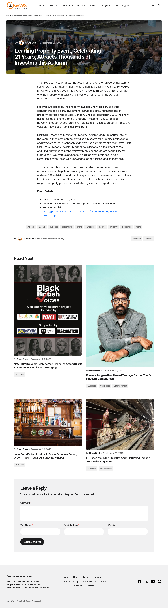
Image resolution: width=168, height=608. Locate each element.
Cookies (78, 585)
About (76, 577)
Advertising (99, 577)
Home (8, 15)
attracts (30, 227)
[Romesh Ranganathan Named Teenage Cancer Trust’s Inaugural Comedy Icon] (120, 316)
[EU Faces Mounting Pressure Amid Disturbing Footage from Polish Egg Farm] (120, 424)
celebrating (67, 227)
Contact (90, 585)
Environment (106, 468)
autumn (42, 227)
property (113, 227)
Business (136, 238)
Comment (25, 502)
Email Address (71, 525)
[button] (152, 5)
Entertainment (120, 386)
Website (111, 525)
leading (102, 227)
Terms (103, 581)
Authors (86, 577)
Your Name (26, 525)
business (54, 227)
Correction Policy (70, 581)
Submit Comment (32, 541)
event (79, 227)
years (138, 227)
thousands (126, 227)
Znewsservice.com (19, 576)
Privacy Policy (89, 581)
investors (90, 227)
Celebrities (105, 386)
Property (148, 238)
